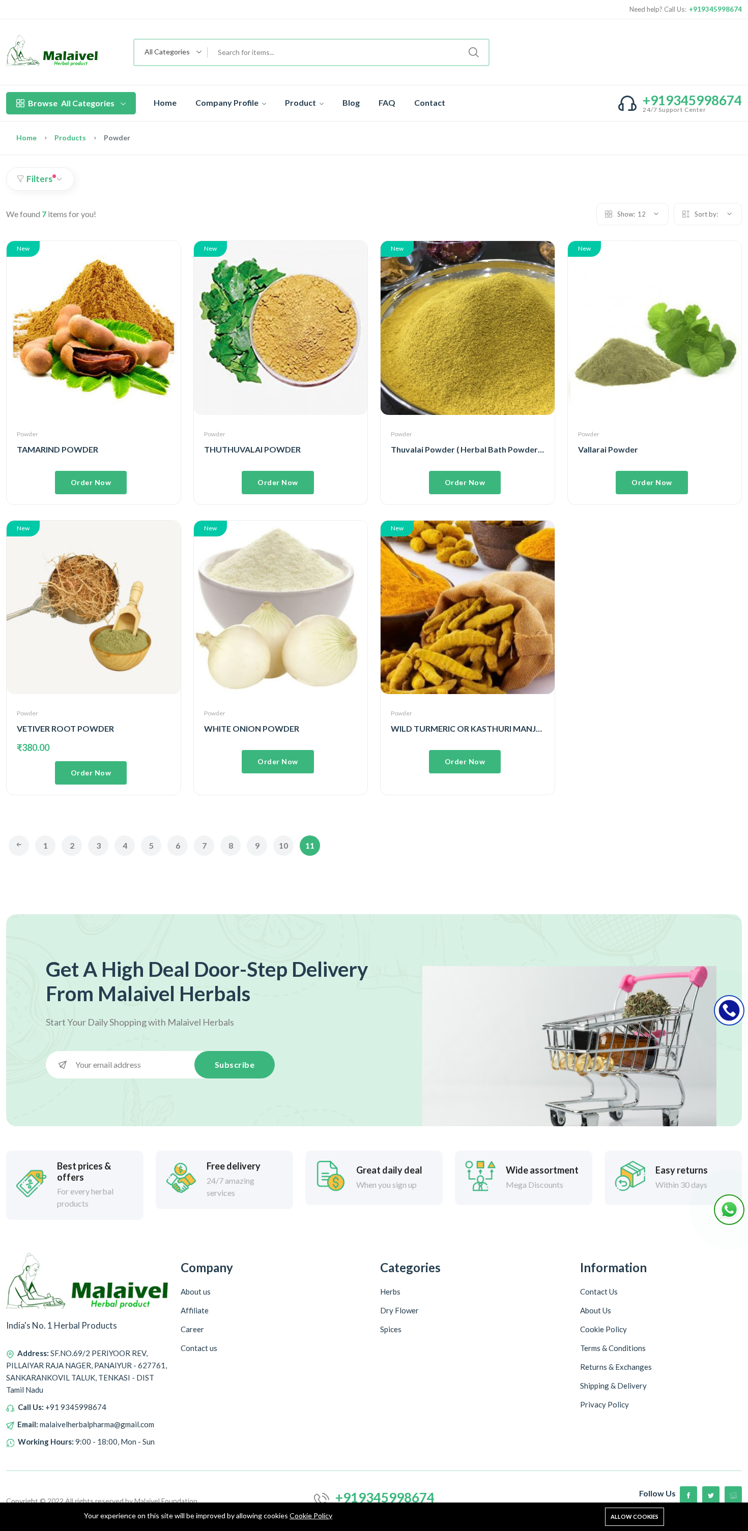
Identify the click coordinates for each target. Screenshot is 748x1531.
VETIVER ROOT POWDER (65, 728)
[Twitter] (711, 1495)
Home (165, 102)
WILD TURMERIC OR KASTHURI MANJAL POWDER (487, 728)
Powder (27, 434)
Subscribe (235, 1064)
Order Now (91, 482)
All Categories (71, 103)
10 (283, 845)
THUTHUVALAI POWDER (252, 449)
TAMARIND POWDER (57, 449)
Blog (351, 102)
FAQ (387, 102)
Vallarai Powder (608, 449)
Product (301, 102)
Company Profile (227, 102)
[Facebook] (688, 1495)
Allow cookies (634, 1516)
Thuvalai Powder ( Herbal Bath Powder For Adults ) (487, 449)
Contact (429, 102)
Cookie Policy (311, 1515)
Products (70, 137)
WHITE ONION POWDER (251, 728)
